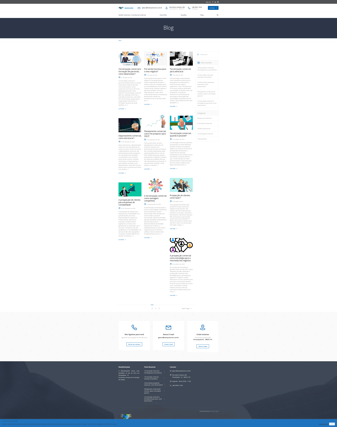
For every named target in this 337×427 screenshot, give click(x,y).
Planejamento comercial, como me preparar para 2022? (155, 134)
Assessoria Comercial (204, 118)
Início (119, 40)
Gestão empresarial (203, 129)
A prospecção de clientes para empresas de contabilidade (129, 202)
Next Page (186, 308)
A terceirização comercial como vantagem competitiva (155, 198)
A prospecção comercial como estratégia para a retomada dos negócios (180, 258)
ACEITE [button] (332, 424)
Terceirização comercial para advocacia (180, 70)
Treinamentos (202, 139)
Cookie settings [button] (323, 424)
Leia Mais (121, 109)
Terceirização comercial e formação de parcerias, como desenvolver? (129, 71)
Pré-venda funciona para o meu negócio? (155, 70)
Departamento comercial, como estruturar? (129, 137)
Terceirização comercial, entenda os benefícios (205, 76)
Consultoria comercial (204, 123)
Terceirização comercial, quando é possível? (180, 134)
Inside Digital (215, 411)
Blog (202, 15)
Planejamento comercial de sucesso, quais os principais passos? (206, 94)
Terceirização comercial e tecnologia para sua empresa (207, 69)
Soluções (184, 15)
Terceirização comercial (205, 134)
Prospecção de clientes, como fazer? (180, 196)
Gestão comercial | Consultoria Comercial (132, 15)
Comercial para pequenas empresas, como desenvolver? (205, 84)
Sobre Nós (163, 15)
